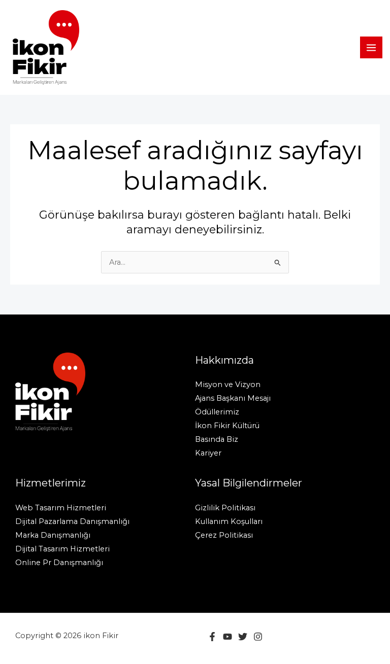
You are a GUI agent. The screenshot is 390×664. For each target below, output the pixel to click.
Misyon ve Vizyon (228, 384)
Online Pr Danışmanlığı (59, 562)
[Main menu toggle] (371, 48)
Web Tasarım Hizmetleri (60, 507)
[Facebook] (212, 636)
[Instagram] (258, 636)
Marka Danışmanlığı (52, 535)
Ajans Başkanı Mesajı (233, 398)
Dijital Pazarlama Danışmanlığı (72, 521)
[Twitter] (242, 636)
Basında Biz (216, 439)
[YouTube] (227, 636)
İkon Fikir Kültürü (227, 425)
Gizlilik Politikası (225, 507)
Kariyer (208, 453)
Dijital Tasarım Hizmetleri (62, 548)
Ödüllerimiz (217, 411)
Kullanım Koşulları (229, 521)
